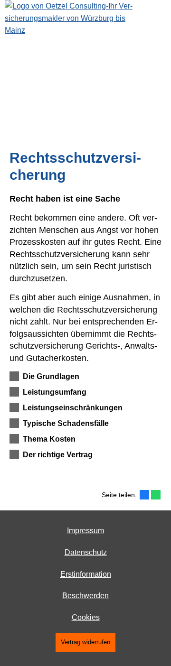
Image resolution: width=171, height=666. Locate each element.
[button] (51, 376)
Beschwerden (85, 596)
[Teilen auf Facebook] (144, 495)
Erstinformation (85, 574)
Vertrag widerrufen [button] (85, 642)
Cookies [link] (86, 617)
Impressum (85, 531)
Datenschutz (86, 552)
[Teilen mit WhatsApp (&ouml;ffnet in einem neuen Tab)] (156, 495)
